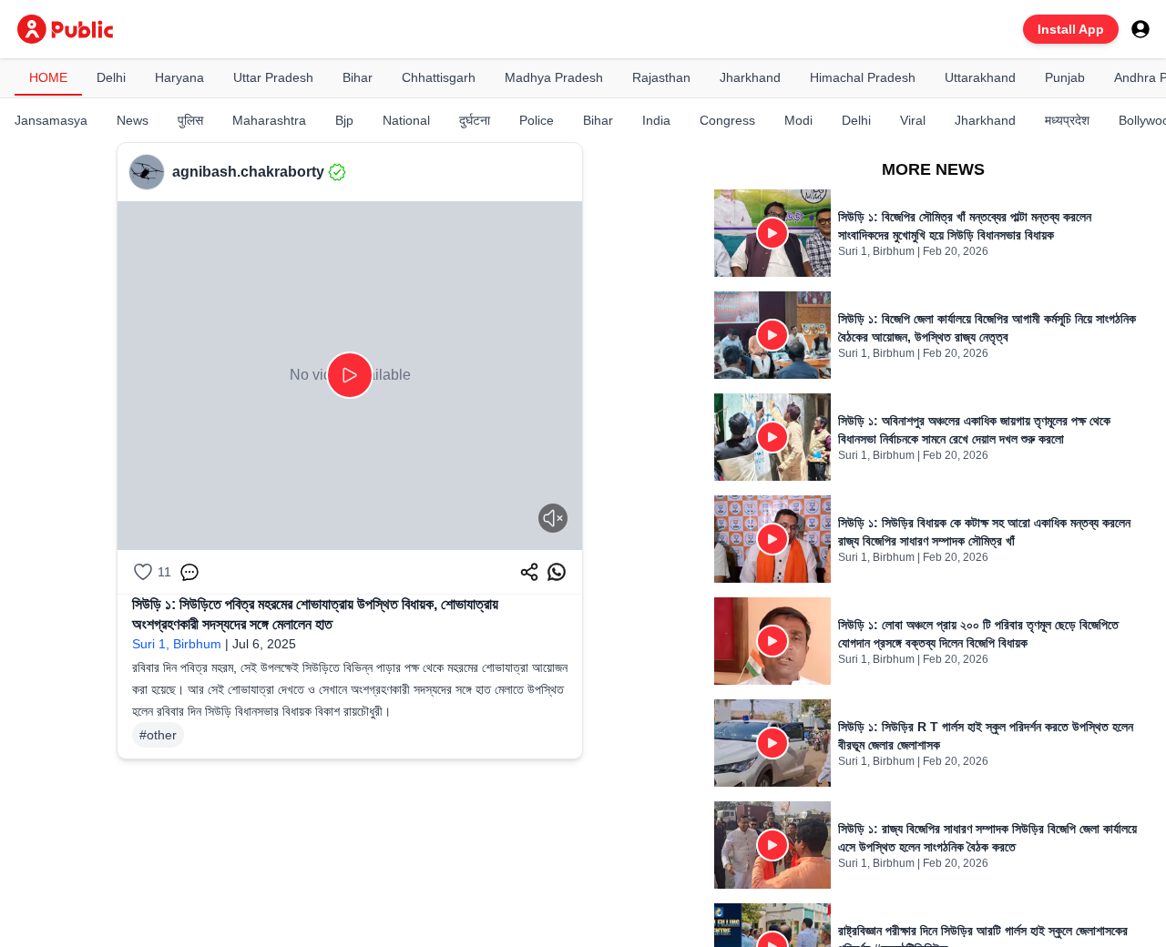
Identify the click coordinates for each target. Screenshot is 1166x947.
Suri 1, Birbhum (176, 643)
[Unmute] (553, 518)
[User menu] (1140, 29)
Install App (1071, 29)
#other (158, 735)
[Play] (349, 375)
